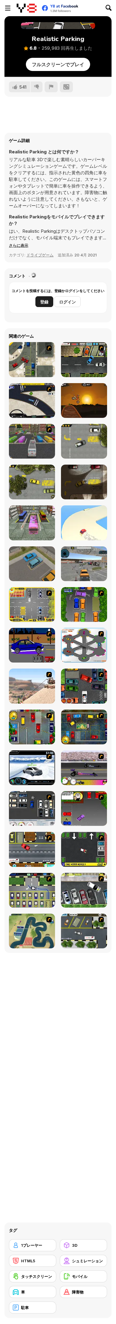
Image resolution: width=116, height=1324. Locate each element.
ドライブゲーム (40, 255)
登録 (44, 301)
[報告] (51, 86)
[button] (18, 245)
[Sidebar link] (8, 8)
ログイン (67, 301)
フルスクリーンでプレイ (58, 64)
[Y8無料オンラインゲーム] (27, 8)
